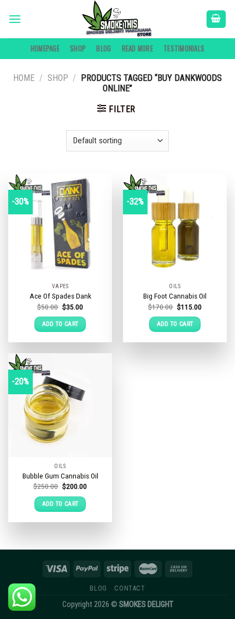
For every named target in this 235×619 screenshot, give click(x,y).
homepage (45, 48)
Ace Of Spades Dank (60, 295)
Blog (103, 48)
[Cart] (216, 19)
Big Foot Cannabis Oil (175, 295)
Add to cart (60, 324)
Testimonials (183, 48)
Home (23, 78)
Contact (129, 588)
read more (137, 48)
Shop (78, 48)
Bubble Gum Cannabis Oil (60, 475)
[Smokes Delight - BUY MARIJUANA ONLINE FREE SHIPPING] (117, 19)
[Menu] (14, 18)
